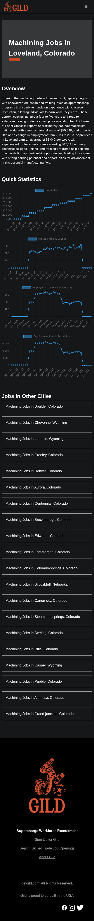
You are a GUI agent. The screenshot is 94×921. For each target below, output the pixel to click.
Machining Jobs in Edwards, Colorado (34, 536)
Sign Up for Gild (47, 839)
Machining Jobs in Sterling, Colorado (34, 633)
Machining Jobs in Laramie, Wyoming (34, 439)
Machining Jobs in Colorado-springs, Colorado (41, 568)
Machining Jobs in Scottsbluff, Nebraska (36, 584)
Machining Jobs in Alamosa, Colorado (34, 697)
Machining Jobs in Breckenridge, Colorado (38, 520)
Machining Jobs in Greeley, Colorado (34, 455)
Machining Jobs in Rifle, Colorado (31, 649)
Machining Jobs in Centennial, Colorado (36, 503)
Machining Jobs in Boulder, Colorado (34, 406)
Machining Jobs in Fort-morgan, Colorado (37, 552)
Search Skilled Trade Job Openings (47, 848)
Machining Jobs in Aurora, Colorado (33, 487)
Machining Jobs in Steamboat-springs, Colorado (42, 617)
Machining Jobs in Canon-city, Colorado (36, 600)
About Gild (47, 857)
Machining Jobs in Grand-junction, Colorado (39, 714)
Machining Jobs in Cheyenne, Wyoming (36, 422)
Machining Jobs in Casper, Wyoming (33, 665)
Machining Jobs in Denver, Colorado (33, 471)
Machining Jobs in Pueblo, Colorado (33, 681)
